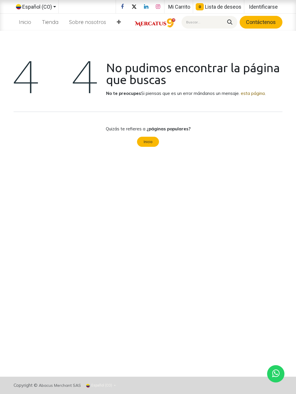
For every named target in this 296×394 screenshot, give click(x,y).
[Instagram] (158, 6)
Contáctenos (261, 22)
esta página (253, 93)
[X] (134, 6)
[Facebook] (122, 6)
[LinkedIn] (146, 6)
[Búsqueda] (229, 22)
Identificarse (263, 7)
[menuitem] (25, 22)
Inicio (148, 142)
